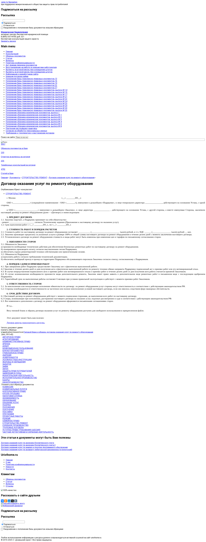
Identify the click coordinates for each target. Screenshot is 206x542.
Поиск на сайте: (8, 137)
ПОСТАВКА (8, 412)
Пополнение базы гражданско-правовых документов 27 (31, 88)
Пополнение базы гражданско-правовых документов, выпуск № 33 (36, 110)
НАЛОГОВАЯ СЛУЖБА (12, 396)
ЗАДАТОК (7, 364)
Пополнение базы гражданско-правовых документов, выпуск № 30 (36, 108)
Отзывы (9, 486)
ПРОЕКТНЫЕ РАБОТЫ (13, 416)
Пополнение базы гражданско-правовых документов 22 (31, 85)
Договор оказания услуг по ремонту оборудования (72, 177)
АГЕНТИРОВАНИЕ (11, 339)
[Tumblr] (15, 500)
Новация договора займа (17, 76)
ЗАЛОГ (6, 369)
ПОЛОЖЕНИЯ (9, 407)
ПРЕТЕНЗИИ (8, 414)
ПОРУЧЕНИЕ (8, 409)
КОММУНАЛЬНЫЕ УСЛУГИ (15, 389)
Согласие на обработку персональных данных (26, 131)
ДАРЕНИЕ (7, 355)
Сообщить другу (17, 503)
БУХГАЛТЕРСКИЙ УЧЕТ (13, 350)
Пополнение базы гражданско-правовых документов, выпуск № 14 (36, 90)
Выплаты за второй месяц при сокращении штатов (29, 70)
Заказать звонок (8, 41)
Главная (9, 51)
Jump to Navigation (9, 2)
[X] (12, 500)
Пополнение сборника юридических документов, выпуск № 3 (34, 119)
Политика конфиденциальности (20, 63)
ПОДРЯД (7, 405)
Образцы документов (16, 56)
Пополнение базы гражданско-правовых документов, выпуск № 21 (36, 97)
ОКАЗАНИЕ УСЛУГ (11, 403)
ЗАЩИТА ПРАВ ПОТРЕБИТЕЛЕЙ (17, 371)
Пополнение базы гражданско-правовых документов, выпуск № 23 (36, 99)
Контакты (10, 469)
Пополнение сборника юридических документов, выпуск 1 (32, 113)
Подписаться (9, 23)
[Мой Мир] (9, 500)
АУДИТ (6, 346)
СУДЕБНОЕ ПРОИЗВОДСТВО (15, 425)
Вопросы (10, 60)
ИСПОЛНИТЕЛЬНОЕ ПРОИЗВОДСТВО (20, 378)
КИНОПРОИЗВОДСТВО (13, 382)
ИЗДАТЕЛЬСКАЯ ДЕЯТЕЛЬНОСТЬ (18, 375)
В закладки (18, 506)
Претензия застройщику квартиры (21, 128)
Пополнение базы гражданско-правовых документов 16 (31, 81)
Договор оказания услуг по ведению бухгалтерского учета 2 (28, 445)
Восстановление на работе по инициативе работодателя (31, 67)
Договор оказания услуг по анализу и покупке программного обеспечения (34, 447)
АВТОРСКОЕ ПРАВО (12, 337)
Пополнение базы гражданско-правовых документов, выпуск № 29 (36, 106)
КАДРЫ (6, 380)
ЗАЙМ (5, 366)
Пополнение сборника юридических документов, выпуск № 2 (34, 117)
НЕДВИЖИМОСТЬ (11, 398)
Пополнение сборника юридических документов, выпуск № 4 (34, 122)
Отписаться (8, 25)
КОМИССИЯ (8, 387)
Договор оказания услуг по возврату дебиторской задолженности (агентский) (36, 449)
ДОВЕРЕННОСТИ (10, 357)
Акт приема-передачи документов (21, 65)
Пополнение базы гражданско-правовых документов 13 (31, 79)
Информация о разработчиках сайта (22, 74)
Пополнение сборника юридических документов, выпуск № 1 (34, 115)
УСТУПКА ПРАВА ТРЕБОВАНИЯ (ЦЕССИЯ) (21, 430)
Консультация (12, 54)
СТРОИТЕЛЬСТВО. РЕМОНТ (34, 177)
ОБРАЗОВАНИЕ (9, 400)
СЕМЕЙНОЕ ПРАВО (11, 421)
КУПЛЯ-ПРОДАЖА (11, 393)
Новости (10, 467)
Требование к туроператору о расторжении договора (30, 133)
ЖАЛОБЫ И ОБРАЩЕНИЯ (14, 362)
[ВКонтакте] (2, 500)
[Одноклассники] (5, 500)
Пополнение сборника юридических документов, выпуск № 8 (34, 126)
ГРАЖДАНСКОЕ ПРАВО (13, 353)
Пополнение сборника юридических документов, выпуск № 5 (34, 124)
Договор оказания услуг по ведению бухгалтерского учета (27, 443)
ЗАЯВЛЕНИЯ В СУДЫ (12, 373)
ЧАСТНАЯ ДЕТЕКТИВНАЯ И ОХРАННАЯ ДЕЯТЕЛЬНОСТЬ (28, 432)
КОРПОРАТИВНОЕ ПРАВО (14, 391)
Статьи (9, 58)
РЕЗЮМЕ (6, 418)
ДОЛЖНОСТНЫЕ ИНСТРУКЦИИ (17, 360)
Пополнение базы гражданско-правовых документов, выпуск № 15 (36, 92)
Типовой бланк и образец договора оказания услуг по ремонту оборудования (58, 332)
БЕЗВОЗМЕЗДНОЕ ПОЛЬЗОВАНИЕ (18, 348)
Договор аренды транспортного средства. (26, 322)
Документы (14, 177)
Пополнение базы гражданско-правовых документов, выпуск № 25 (36, 103)
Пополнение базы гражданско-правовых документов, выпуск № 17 (36, 94)
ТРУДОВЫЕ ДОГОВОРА (13, 427)
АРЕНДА (6, 344)
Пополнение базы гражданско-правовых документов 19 (31, 83)
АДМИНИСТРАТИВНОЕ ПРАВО (16, 341)
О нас (8, 462)
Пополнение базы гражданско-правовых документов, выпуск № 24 (36, 101)
